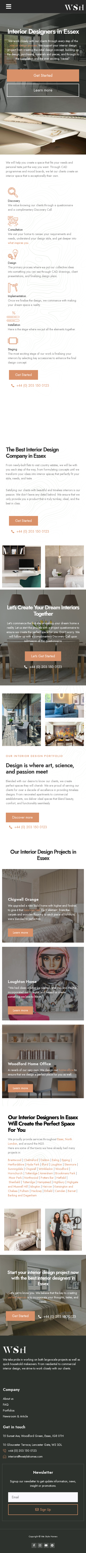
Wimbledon (46, 1169)
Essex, (60, 1139)
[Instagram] (40, 1545)
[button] (9, 6)
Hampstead (44, 1182)
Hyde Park (33, 1164)
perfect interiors (17, 1297)
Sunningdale (15, 1169)
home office (66, 1070)
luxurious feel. (32, 910)
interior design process (23, 45)
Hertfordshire (16, 1164)
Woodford (61, 1169)
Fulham (24, 1191)
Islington (35, 1186)
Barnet (72, 1191)
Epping (66, 1160)
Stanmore (70, 1164)
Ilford (45, 1164)
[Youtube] (46, 1545)
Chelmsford (31, 1160)
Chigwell (30, 1169)
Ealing (55, 1160)
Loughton (56, 1164)
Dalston (44, 1160)
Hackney (36, 1191)
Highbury (58, 1182)
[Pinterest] (52, 1545)
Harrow (47, 1186)
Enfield (48, 1191)
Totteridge (29, 1182)
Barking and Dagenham (22, 1195)
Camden (60, 1191)
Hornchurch (15, 1173)
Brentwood (14, 1160)
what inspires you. (18, 243)
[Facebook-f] (34, 1545)
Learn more (20, 932)
